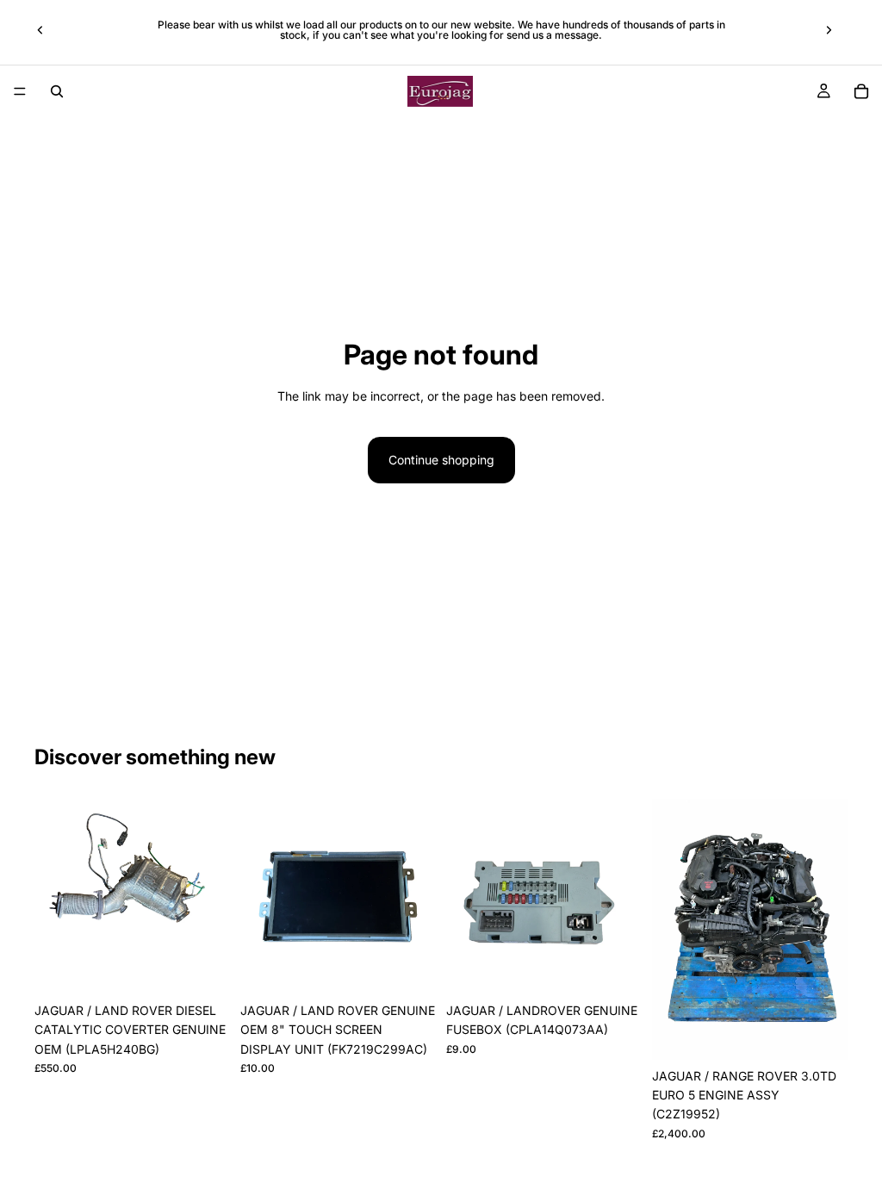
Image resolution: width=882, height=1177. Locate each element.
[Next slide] (829, 30)
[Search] (57, 91)
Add (218, 967)
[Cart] (861, 91)
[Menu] (20, 91)
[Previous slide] (40, 30)
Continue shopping (441, 459)
